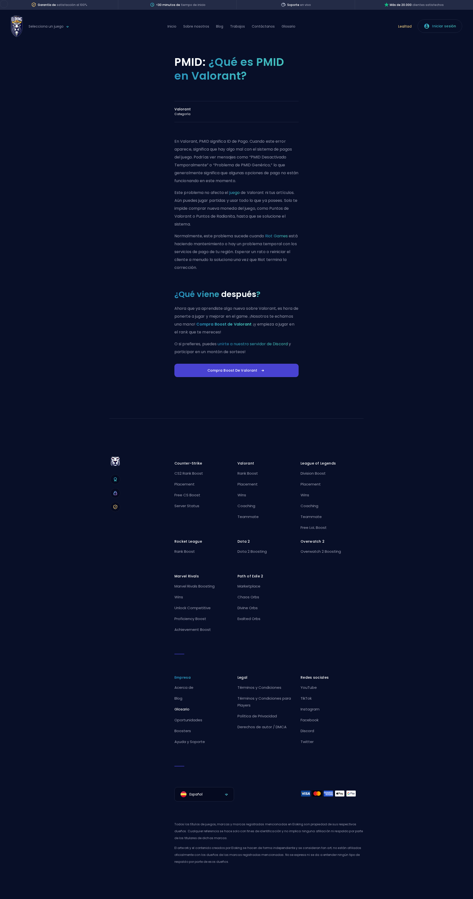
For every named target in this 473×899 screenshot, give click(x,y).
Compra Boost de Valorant (224, 324)
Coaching (246, 505)
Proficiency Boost (190, 618)
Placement (184, 484)
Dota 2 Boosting (252, 551)
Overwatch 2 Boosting (321, 551)
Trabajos (237, 26)
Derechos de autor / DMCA (262, 726)
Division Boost (313, 473)
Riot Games (276, 236)
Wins (241, 495)
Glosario (288, 26)
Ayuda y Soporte (189, 741)
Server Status (186, 505)
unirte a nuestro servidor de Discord (253, 344)
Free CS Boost (187, 495)
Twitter (307, 741)
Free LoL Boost (314, 527)
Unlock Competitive (192, 607)
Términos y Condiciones (259, 687)
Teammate (248, 516)
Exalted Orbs (248, 618)
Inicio (172, 26)
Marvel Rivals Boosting (194, 586)
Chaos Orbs (248, 597)
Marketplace (248, 586)
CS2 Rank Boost (188, 473)
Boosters (182, 730)
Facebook (310, 720)
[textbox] (204, 794)
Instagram (310, 709)
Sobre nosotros (196, 26)
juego (234, 192)
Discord (307, 730)
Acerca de (183, 687)
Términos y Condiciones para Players (264, 702)
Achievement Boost (192, 629)
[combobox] (204, 794)
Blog (219, 26)
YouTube (309, 687)
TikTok (306, 698)
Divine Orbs (247, 607)
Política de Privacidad (257, 716)
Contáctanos (263, 26)
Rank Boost (247, 473)
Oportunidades (188, 720)
